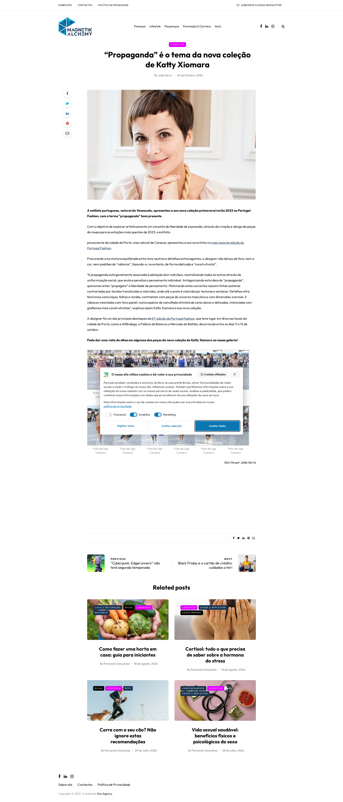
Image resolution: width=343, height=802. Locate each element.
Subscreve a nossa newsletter (261, 5)
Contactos (85, 5)
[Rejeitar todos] (235, 374)
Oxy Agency (104, 793)
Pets (128, 688)
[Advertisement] (171, 498)
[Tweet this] (67, 104)
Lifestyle (155, 26)
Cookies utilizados (215, 374)
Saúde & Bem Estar (213, 607)
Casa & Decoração (108, 607)
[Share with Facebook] (67, 94)
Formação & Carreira (197, 26)
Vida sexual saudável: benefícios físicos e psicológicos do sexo (215, 736)
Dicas (129, 607)
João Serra (165, 75)
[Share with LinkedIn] (67, 114)
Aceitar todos (217, 426)
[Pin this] (67, 123)
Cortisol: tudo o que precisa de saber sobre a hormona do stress (215, 655)
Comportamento (193, 688)
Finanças (139, 26)
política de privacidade (118, 406)
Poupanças (172, 26)
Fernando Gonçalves (116, 663)
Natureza (101, 612)
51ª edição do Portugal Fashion (173, 318)
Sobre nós (65, 5)
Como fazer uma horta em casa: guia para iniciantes (128, 652)
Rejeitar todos (125, 426)
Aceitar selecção (172, 426)
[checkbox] (115, 415)
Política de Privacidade (113, 5)
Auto (218, 26)
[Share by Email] (67, 133)
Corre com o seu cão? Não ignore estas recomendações (128, 736)
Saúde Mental (191, 612)
